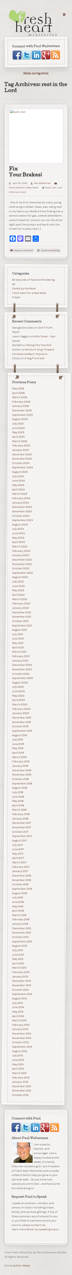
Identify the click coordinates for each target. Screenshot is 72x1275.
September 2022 (22, 573)
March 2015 (19, 967)
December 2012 (21, 1086)
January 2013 (20, 1081)
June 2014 (18, 1007)
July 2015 (17, 950)
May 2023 (18, 537)
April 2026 (18, 392)
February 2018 (21, 814)
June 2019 (18, 744)
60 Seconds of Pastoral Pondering (33, 279)
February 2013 (21, 1077)
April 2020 (18, 700)
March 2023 (19, 546)
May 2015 (17, 959)
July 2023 (18, 529)
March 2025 (19, 441)
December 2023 (22, 507)
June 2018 (18, 796)
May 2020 (18, 695)
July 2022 (18, 581)
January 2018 (20, 818)
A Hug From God (34, 358)
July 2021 (17, 634)
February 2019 (20, 761)
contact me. (38, 1225)
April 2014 (18, 1016)
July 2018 (17, 792)
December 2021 (21, 612)
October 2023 (20, 515)
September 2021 (22, 625)
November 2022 (22, 564)
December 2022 (22, 559)
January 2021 (20, 660)
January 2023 (20, 555)
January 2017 (20, 871)
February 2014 (20, 1025)
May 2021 (17, 643)
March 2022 (19, 599)
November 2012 (21, 1090)
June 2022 (18, 586)
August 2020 (20, 682)
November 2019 (21, 722)
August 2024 (20, 472)
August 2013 (19, 1051)
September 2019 (22, 730)
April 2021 (18, 647)
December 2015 (21, 928)
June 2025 (18, 428)
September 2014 (22, 994)
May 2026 (18, 388)
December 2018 (21, 770)
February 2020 (21, 709)
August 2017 (19, 840)
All (13, 284)
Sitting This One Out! (38, 345)
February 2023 (21, 550)
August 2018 (19, 787)
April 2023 (18, 542)
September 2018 (22, 783)
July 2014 (17, 1002)
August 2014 (19, 998)
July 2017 (17, 844)
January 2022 (20, 608)
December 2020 (22, 665)
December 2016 (21, 875)
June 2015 (18, 954)
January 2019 (20, 766)
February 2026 (21, 401)
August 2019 (19, 735)
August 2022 (20, 577)
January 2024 (20, 502)
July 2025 (18, 423)
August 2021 (19, 629)
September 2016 (22, 888)
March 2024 (19, 493)
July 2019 (17, 739)
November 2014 (21, 985)
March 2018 (19, 809)
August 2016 (19, 893)
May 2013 (17, 1064)
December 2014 (21, 981)
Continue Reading (50, 250)
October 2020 (20, 673)
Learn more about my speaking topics (35, 1229)
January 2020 (20, 713)
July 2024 (18, 476)
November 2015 (21, 932)
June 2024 (18, 480)
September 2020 (22, 678)
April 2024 (18, 489)
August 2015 (19, 945)
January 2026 (20, 406)
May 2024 (18, 485)
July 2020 (18, 686)
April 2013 (18, 1068)
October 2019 (20, 726)
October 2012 (20, 1095)
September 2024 (22, 467)
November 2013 (21, 1038)
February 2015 (20, 972)
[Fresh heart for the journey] (33, 23)
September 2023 (22, 520)
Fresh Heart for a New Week (29, 293)
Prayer (16, 297)
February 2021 (20, 656)
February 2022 (21, 603)
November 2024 (22, 458)
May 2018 (17, 801)
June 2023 (18, 533)
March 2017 (19, 862)
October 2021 (20, 621)
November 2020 (22, 669)
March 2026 (19, 397)
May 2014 (17, 1011)
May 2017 (17, 853)
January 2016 (20, 924)
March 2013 (19, 1073)
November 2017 (21, 827)
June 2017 (18, 849)
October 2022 (20, 568)
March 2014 (19, 1020)
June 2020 (18, 691)
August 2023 (20, 524)
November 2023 (22, 511)
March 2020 (19, 704)
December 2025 (22, 410)
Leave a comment (23, 250)
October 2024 (20, 463)
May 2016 (17, 906)
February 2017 (20, 867)
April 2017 (18, 858)
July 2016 (17, 897)
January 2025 (20, 450)
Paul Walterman (42, 183)
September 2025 (22, 415)
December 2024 (22, 454)
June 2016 (18, 902)
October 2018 (20, 779)
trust (23, 192)
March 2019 (19, 757)
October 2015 (20, 937)
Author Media (21, 1265)
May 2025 (18, 432)
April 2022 (18, 594)
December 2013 (21, 1033)
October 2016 (20, 884)
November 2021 (21, 616)
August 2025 (20, 419)
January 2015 (20, 976)
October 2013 (20, 1042)
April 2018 (18, 805)
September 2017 (22, 836)
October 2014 (20, 989)
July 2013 (17, 1055)
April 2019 (18, 752)
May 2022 (18, 590)
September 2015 (22, 941)
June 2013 (18, 1060)
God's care (50, 187)
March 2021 (19, 651)
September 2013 (22, 1046)
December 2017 (21, 823)
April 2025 (18, 436)
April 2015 (18, 963)
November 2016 (21, 880)
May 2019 (17, 748)
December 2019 (21, 717)
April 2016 (18, 910)
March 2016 (19, 915)
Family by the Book (24, 288)
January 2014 (20, 1029)
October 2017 (20, 831)
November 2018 (21, 774)
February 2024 (21, 498)
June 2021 (18, 638)
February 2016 (20, 919)
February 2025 (21, 445)
